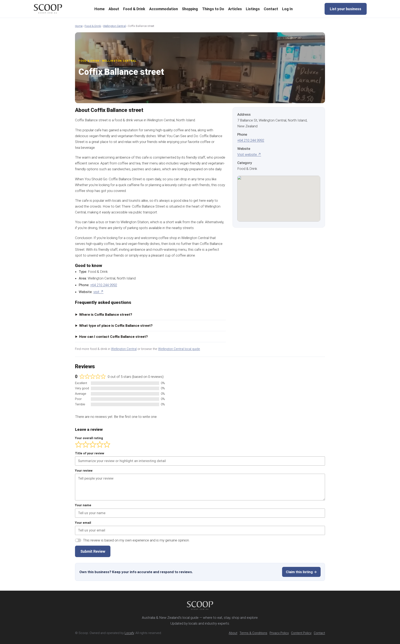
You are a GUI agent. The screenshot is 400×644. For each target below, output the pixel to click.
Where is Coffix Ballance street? (105, 314)
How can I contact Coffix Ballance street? (113, 337)
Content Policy (301, 633)
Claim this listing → (301, 572)
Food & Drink (93, 26)
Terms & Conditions (253, 633)
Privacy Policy (279, 633)
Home (78, 26)
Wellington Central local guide (179, 349)
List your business (345, 9)
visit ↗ (98, 292)
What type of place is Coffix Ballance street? (115, 325)
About (233, 633)
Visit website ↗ (249, 154)
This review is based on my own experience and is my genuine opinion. (136, 540)
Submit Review (92, 551)
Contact (319, 633)
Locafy (129, 633)
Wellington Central (114, 26)
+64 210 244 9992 (103, 285)
